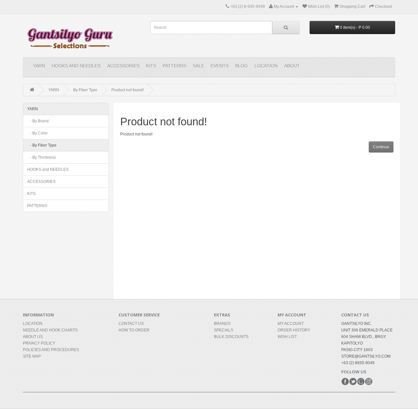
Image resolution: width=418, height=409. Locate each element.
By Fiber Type (85, 90)
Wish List (287, 336)
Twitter (353, 381)
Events (220, 65)
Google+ (361, 381)
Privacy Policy (39, 343)
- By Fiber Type (41, 145)
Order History (294, 330)
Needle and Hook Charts (50, 330)
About (292, 65)
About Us (33, 336)
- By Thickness (41, 157)
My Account (291, 323)
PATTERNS (174, 65)
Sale (198, 65)
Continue (381, 147)
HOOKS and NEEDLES (76, 65)
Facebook (345, 381)
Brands (222, 323)
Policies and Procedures (51, 349)
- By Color (37, 133)
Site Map (32, 356)
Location (266, 65)
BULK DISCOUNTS (231, 336)
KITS (151, 65)
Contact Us (131, 323)
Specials (223, 330)
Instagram (369, 381)
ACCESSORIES (123, 65)
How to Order (134, 330)
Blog (241, 65)
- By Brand (38, 121)
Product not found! (127, 90)
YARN (39, 65)
